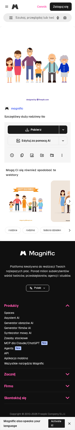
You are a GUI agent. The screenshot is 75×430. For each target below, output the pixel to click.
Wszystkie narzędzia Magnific (24, 363)
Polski (37, 288)
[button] (37, 288)
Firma (8, 386)
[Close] (69, 423)
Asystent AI (11, 318)
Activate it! (56, 423)
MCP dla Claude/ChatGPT (25, 343)
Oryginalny (29, 36)
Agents (12, 348)
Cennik (42, 7)
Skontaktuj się (15, 398)
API (6, 353)
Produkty (11, 305)
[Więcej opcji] (62, 155)
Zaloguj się (60, 7)
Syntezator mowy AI (17, 333)
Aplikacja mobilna (16, 358)
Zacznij (9, 374)
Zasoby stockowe (16, 338)
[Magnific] (37, 254)
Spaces (9, 313)
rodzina (30, 230)
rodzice (13, 230)
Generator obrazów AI (18, 323)
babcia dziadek (52, 230)
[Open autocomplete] (9, 17)
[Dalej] (69, 201)
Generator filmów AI (17, 328)
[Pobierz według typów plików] (63, 129)
